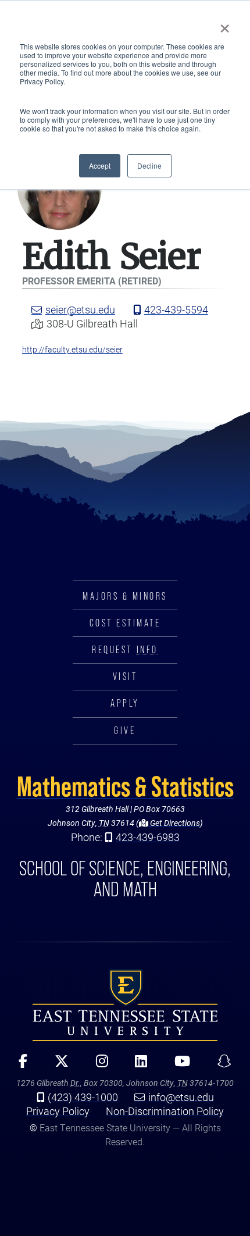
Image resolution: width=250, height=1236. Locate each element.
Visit (125, 676)
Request (125, 650)
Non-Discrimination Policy (165, 1111)
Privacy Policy (58, 1111)
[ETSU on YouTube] (178, 1065)
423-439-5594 (176, 309)
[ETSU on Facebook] (19, 1065)
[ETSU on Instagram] (97, 1065)
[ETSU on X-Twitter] (57, 1065)
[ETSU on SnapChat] (220, 1065)
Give (124, 730)
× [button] (224, 24)
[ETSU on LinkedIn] (137, 1065)
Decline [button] (149, 165)
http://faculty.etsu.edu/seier (72, 349)
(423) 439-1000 (83, 1097)
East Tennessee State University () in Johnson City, (125, 1005)
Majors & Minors (125, 596)
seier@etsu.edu (80, 309)
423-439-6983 (148, 837)
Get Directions (174, 822)
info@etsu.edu (181, 1097)
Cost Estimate (125, 623)
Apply (125, 703)
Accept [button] (99, 165)
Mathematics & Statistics (125, 786)
